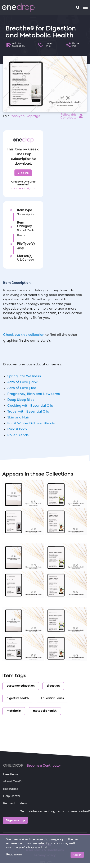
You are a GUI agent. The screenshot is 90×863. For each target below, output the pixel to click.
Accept (77, 854)
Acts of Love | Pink (22, 382)
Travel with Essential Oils (28, 411)
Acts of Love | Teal (22, 388)
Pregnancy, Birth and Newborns (33, 394)
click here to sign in (23, 188)
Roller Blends (18, 435)
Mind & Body (17, 429)
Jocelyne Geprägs (25, 116)
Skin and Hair (18, 417)
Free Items (10, 774)
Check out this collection (23, 335)
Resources (10, 789)
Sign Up (23, 172)
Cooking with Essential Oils (30, 406)
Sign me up (15, 820)
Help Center (11, 796)
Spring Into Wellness (24, 376)
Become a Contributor (44, 765)
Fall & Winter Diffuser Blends (31, 423)
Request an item (15, 803)
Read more (14, 854)
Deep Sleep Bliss (20, 400)
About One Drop (14, 781)
